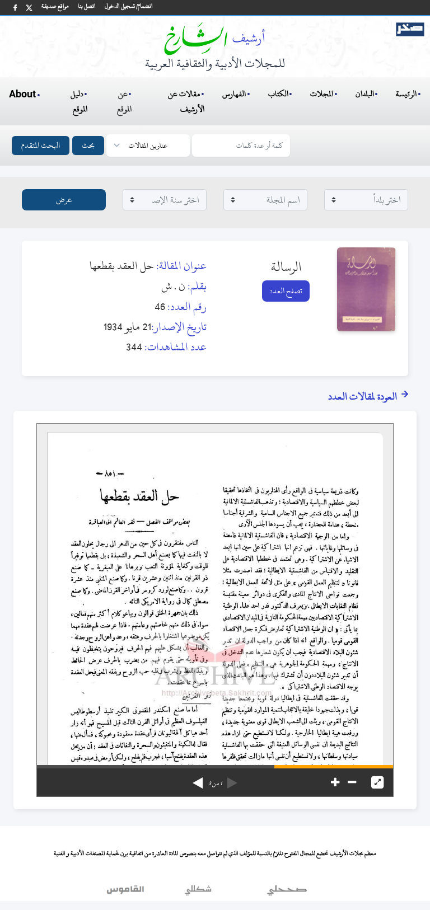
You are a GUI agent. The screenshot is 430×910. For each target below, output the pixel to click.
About (22, 94)
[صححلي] (287, 892)
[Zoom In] (335, 782)
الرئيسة (406, 93)
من (215, 783)
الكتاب (278, 93)
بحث (88, 145)
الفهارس (234, 93)
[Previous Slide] (232, 779)
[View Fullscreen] (377, 782)
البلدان (365, 93)
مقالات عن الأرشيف (186, 101)
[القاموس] (126, 892)
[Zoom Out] (352, 782)
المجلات (321, 93)
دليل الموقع (79, 101)
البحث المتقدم (40, 145)
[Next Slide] (198, 779)
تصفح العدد (285, 290)
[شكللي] (198, 892)
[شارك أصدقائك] (15, 7)
